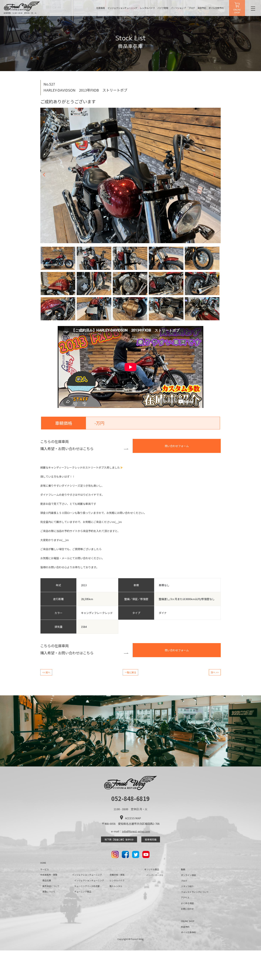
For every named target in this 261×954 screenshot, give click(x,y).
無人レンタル (116, 886)
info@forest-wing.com (136, 831)
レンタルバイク (147, 8)
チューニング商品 (82, 891)
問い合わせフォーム (177, 446)
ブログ (191, 8)
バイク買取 (162, 8)
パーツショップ (178, 8)
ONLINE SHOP (237, 8)
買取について (48, 891)
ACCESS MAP (133, 818)
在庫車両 (100, 8)
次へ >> (215, 672)
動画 (183, 869)
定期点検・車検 (117, 874)
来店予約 (201, 8)
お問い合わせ (187, 908)
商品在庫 (46, 880)
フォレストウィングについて (195, 891)
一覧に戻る (130, 672)
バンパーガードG (154, 874)
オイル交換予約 (216, 8)
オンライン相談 (188, 874)
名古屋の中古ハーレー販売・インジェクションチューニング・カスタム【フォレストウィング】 (22, 6)
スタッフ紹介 (187, 886)
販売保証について (50, 886)
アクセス (185, 897)
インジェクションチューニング (122, 8)
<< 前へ (46, 672)
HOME (43, 862)
